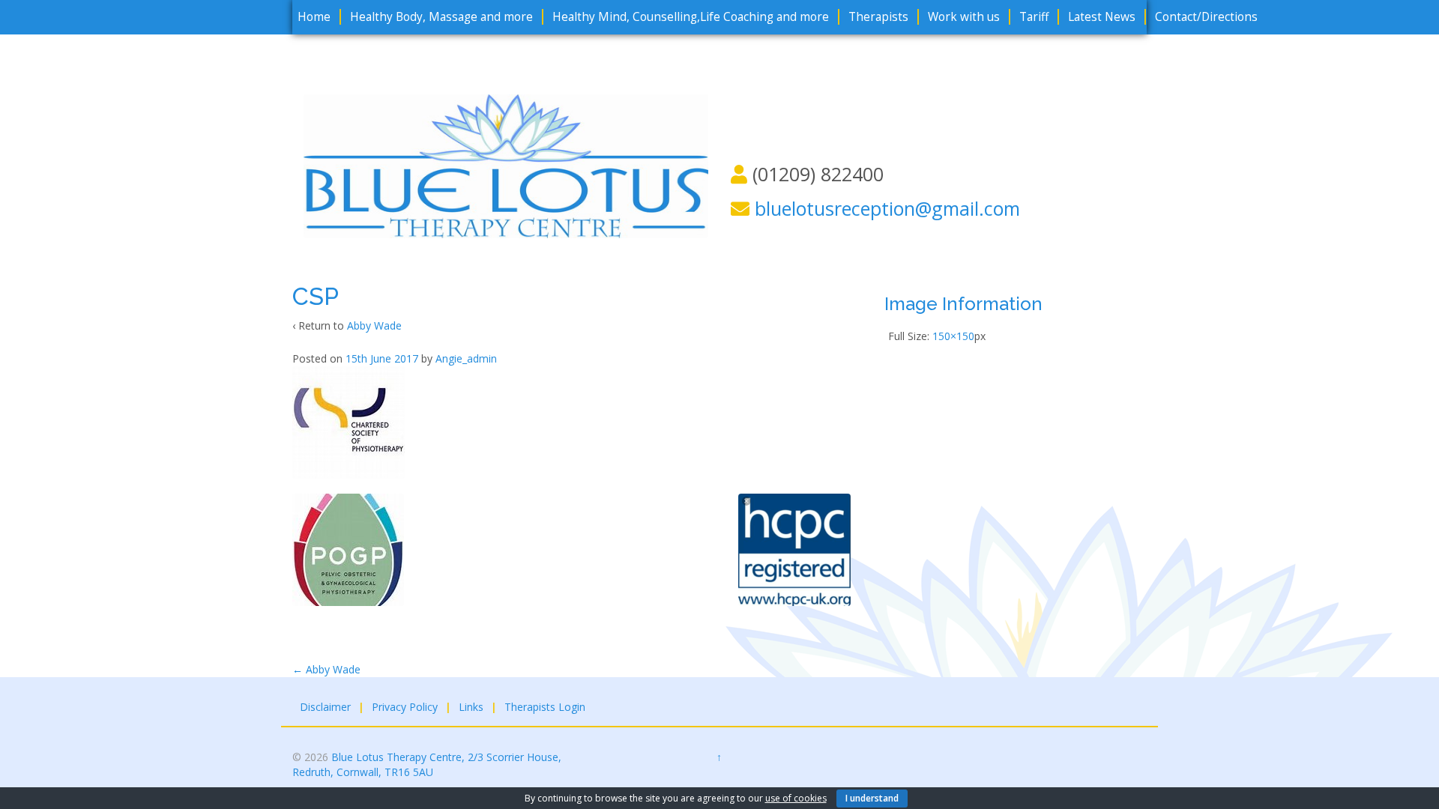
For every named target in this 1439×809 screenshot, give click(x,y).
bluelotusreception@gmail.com (887, 208)
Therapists (878, 17)
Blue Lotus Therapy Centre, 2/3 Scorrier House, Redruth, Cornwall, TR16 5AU (426, 764)
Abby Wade (374, 325)
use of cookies (796, 798)
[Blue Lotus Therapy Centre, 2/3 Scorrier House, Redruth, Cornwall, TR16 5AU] (506, 165)
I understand (872, 798)
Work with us (964, 17)
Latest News (1101, 17)
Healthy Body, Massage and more (441, 17)
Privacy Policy (405, 707)
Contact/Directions (1206, 17)
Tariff (1034, 17)
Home (314, 17)
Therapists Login (544, 707)
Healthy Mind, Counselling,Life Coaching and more (690, 17)
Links (471, 707)
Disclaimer (325, 707)
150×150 (953, 336)
